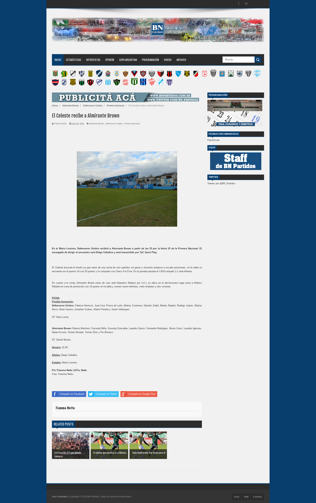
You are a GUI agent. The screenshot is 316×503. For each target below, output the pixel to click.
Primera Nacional (132, 123)
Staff (246, 497)
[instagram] (253, 4)
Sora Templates (59, 496)
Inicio (57, 60)
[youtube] (260, 4)
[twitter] (246, 4)
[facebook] (238, 4)
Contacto (257, 497)
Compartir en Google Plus (141, 394)
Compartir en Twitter (106, 394)
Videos (168, 60)
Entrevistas (93, 60)
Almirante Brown (96, 123)
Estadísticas (73, 60)
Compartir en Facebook (72, 394)
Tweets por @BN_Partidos (221, 183)
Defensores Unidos (114, 123)
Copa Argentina (128, 60)
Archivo (181, 60)
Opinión (109, 60)
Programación (150, 60)
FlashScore (213, 140)
